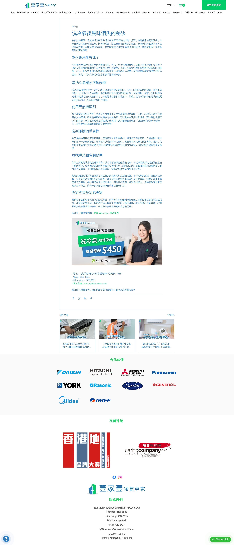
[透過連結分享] (91, 298)
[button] (182, 5)
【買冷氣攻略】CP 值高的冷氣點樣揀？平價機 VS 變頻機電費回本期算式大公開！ (156, 345)
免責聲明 (122, 534)
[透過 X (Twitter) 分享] (79, 298)
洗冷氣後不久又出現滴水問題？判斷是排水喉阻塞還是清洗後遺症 (77, 345)
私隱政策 (112, 534)
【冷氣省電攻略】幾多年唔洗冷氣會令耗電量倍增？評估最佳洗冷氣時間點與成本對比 (116, 345)
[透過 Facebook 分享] (73, 298)
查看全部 (170, 315)
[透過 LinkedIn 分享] (85, 298)
